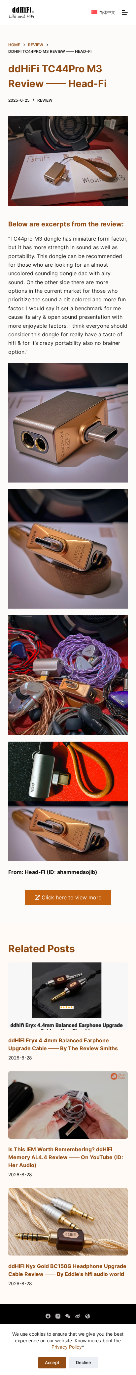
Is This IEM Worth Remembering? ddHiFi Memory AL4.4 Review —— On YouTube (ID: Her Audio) (65, 1157)
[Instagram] (57, 1316)
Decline (83, 1362)
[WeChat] (67, 1316)
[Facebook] (48, 1316)
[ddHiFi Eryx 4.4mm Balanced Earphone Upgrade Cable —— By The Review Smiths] (68, 996)
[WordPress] (87, 1316)
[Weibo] (77, 1316)
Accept (52, 1362)
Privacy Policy (66, 1347)
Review (44, 100)
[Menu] (125, 13)
